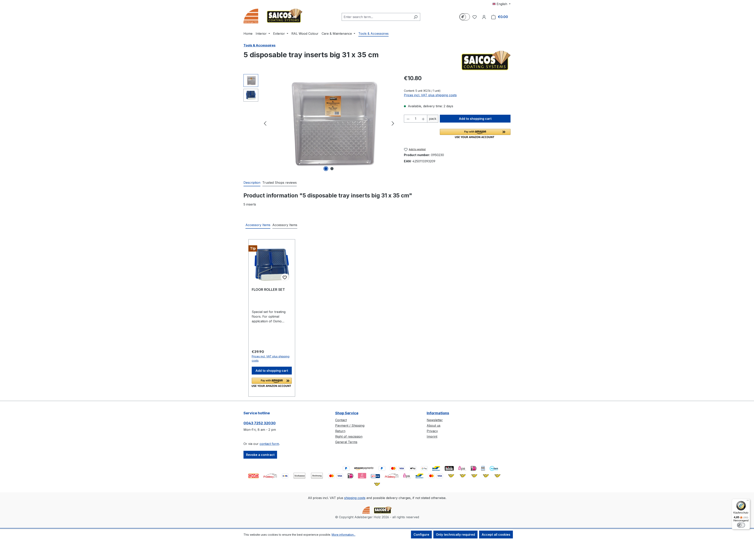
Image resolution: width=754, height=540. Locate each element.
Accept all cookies (496, 534)
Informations (438, 413)
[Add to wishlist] (285, 277)
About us (433, 425)
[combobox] (376, 17)
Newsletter (435, 420)
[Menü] (747, 501)
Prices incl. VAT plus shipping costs (430, 95)
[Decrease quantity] (408, 119)
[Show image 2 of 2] (332, 168)
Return (340, 431)
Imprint (432, 436)
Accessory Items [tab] (257, 225)
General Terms (346, 442)
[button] (475, 133)
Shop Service (346, 413)
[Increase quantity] (423, 119)
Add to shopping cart (475, 119)
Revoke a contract (260, 455)
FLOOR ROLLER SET (268, 289)
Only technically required (455, 534)
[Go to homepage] (272, 16)
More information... (343, 534)
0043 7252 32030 (259, 423)
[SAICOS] (486, 60)
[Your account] (484, 17)
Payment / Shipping (349, 425)
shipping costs (354, 498)
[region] (320, 123)
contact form (269, 444)
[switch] (741, 525)
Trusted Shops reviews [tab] (279, 183)
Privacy (432, 431)
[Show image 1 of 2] (326, 168)
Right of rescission (348, 436)
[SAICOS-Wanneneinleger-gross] (329, 123)
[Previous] (265, 123)
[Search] (415, 17)
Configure (421, 534)
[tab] (251, 182)
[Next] (393, 123)
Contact (341, 420)
